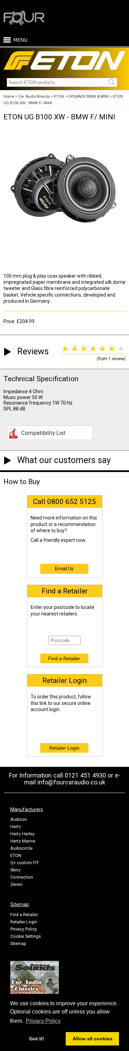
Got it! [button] (36, 1038)
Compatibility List (43, 432)
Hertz (15, 826)
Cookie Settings (25, 936)
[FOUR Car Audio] (24, 24)
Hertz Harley (22, 833)
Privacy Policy (23, 929)
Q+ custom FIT (24, 862)
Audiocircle (21, 848)
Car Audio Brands (34, 96)
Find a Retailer (24, 914)
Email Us (64, 568)
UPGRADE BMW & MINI (88, 96)
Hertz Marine (22, 841)
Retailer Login (23, 921)
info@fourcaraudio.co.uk (71, 782)
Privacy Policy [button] (43, 1021)
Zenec (16, 884)
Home (8, 96)
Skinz (15, 869)
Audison (18, 819)
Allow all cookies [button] (92, 1038)
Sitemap (18, 943)
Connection (21, 877)
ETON (59, 96)
